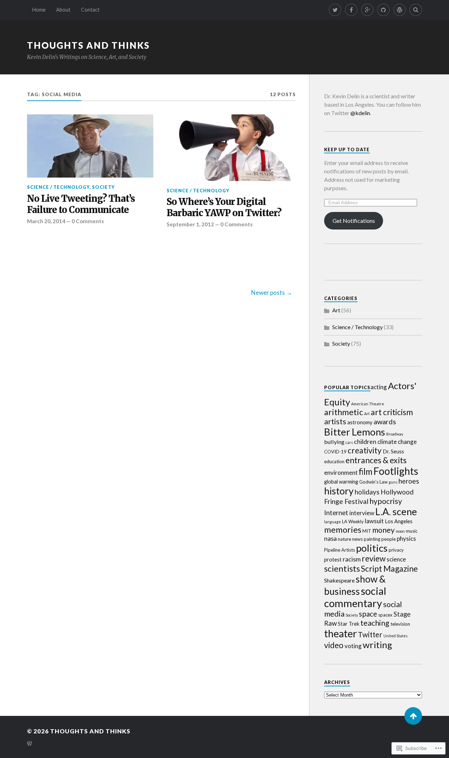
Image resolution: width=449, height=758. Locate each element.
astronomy (360, 422)
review (374, 558)
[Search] (415, 10)
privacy (396, 550)
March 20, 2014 (46, 221)
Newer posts (268, 292)
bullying (334, 441)
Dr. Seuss (393, 451)
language (332, 521)
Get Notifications (354, 220)
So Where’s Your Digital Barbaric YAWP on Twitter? (224, 208)
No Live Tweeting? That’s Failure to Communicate (81, 204)
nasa (330, 538)
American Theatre (367, 403)
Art (336, 310)
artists (335, 421)
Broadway (394, 434)
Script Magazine (389, 568)
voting (353, 646)
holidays (367, 492)
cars (349, 442)
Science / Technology (58, 187)
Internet (336, 512)
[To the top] (413, 716)
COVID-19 (335, 451)
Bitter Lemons (354, 432)
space (368, 614)
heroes (408, 481)
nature (344, 539)
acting (378, 387)
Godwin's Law (373, 482)
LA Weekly (353, 521)
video (333, 645)
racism (352, 559)
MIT (366, 531)
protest (333, 559)
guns (393, 482)
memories (342, 529)
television (400, 624)
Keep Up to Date (347, 149)
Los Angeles (399, 521)
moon (400, 531)
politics (372, 548)
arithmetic (343, 412)
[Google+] (367, 10)
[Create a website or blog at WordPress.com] (29, 743)
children (365, 441)
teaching (374, 622)
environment (341, 472)
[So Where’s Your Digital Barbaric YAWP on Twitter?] (230, 147)
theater (340, 633)
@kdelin (360, 112)
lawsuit (374, 521)
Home (39, 10)
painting (372, 539)
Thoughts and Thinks (88, 45)
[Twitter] (335, 10)
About (63, 10)
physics (406, 538)
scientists (342, 568)
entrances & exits (376, 460)
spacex (385, 615)
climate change (397, 441)
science (396, 559)
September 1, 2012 (190, 224)
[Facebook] (351, 10)
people (388, 539)
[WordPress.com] (399, 10)
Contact (90, 10)
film (366, 471)
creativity (365, 450)
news (357, 539)
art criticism (392, 412)
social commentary (355, 597)
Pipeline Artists (339, 550)
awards (385, 421)
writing (377, 644)
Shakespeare (339, 580)
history (339, 491)
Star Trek (348, 623)
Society (103, 187)
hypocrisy (385, 501)
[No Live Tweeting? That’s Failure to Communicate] (90, 146)
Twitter (370, 634)
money (383, 529)
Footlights (396, 471)
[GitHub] (383, 10)
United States (395, 635)
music (411, 531)
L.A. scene (396, 511)
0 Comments (88, 221)
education (334, 461)
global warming (341, 481)
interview (361, 513)
